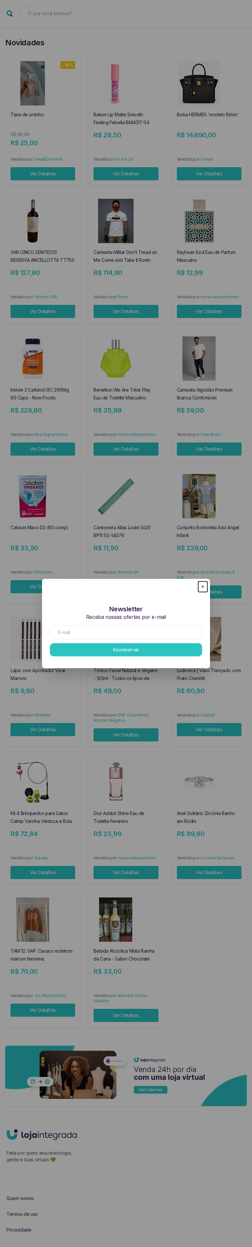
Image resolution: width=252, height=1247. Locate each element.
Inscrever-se (126, 649)
